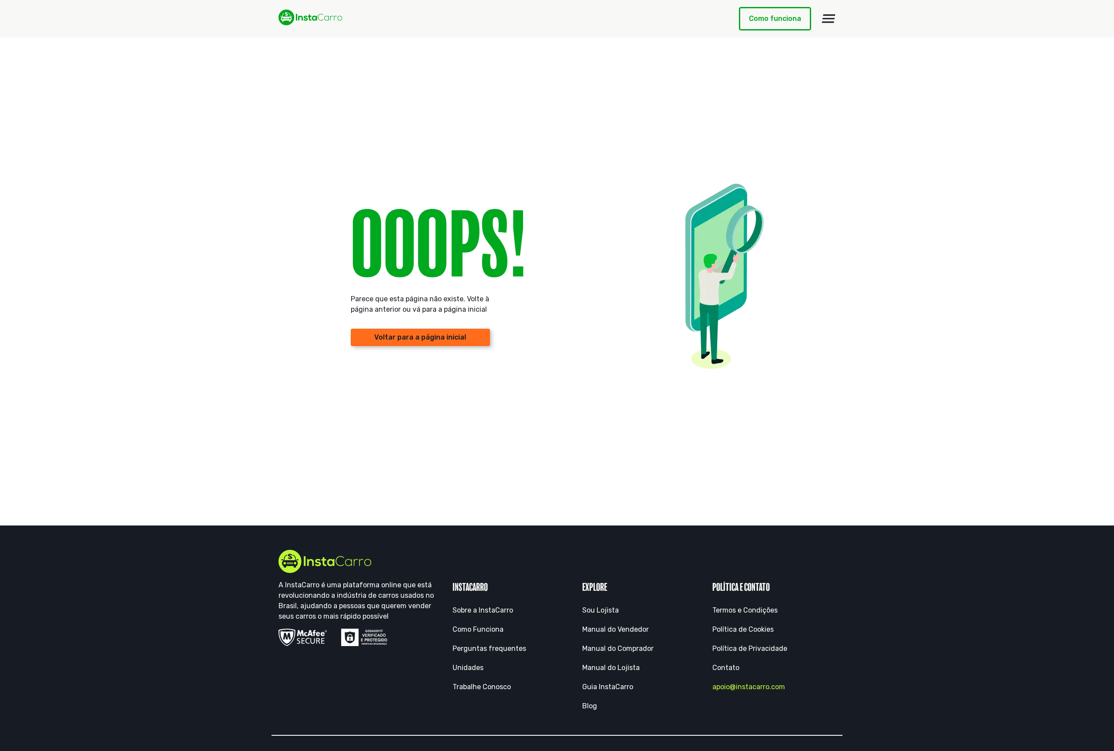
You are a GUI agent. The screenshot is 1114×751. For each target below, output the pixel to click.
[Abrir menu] (829, 18)
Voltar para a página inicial (420, 337)
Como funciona (775, 18)
